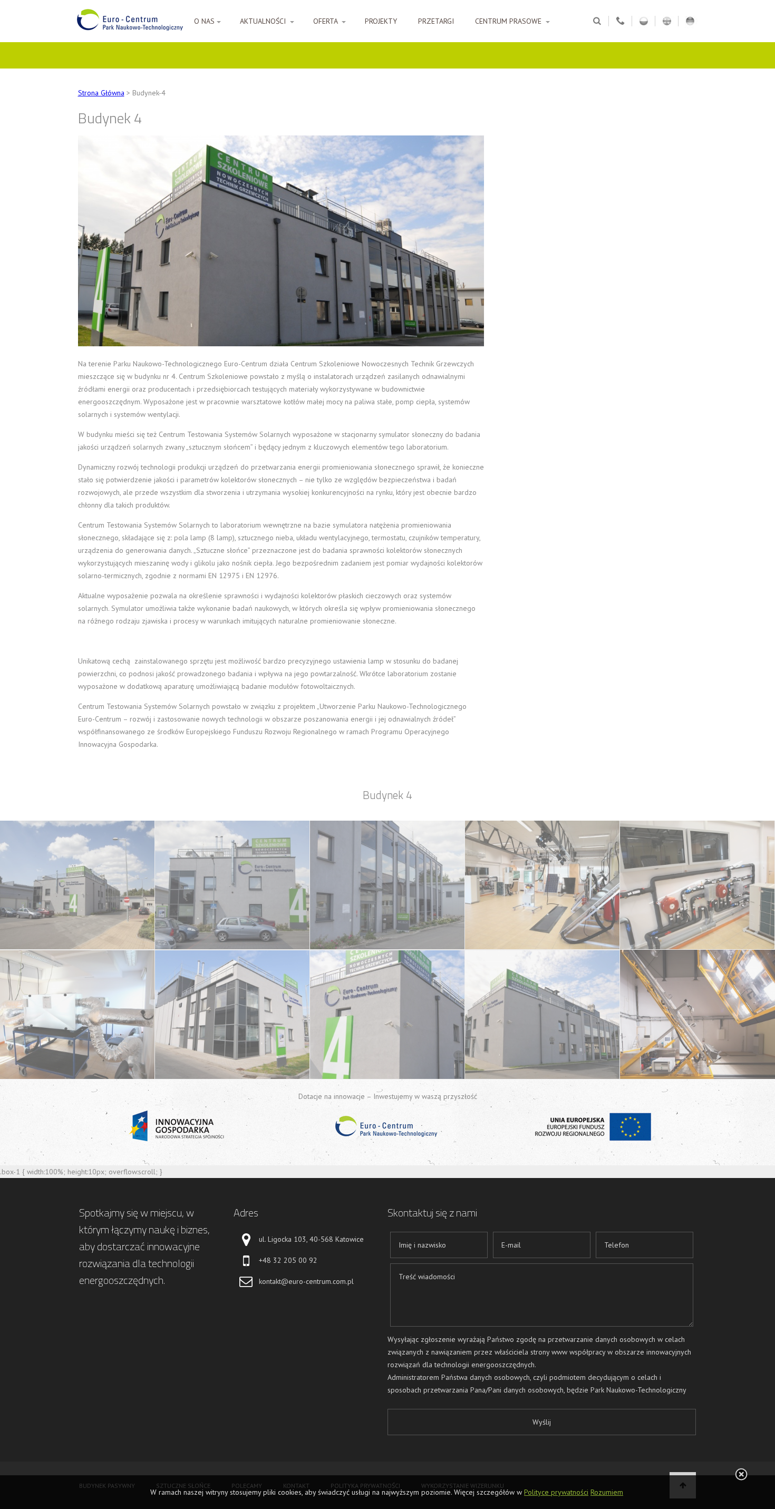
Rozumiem (606, 1492)
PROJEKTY (381, 21)
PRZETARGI (436, 21)
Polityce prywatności (556, 1492)
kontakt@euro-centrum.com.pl (306, 1281)
